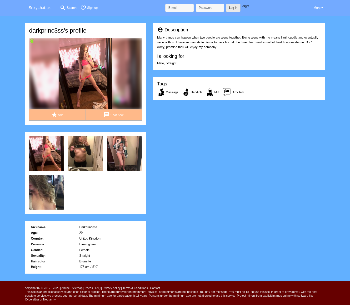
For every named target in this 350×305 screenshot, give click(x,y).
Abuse (65, 288)
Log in (233, 8)
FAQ (97, 288)
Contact (155, 288)
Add (57, 115)
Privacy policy (111, 288)
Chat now (114, 115)
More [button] (317, 8)
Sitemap (77, 288)
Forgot (244, 6)
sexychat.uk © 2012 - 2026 (42, 288)
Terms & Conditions (135, 288)
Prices (89, 288)
